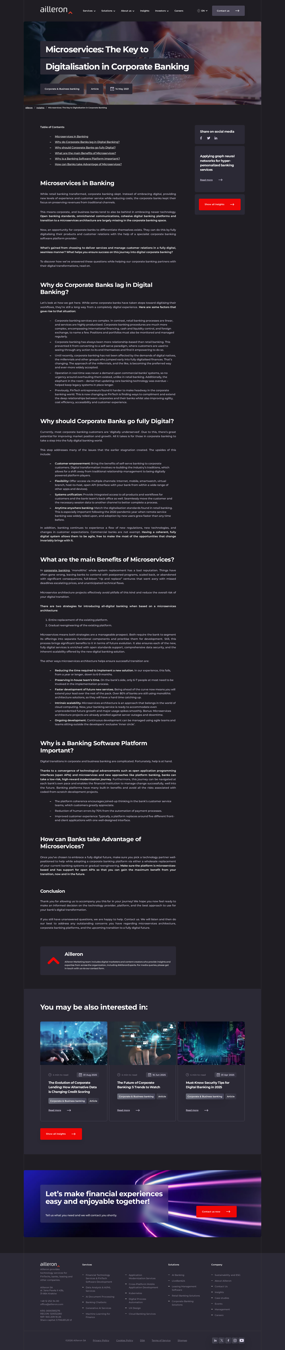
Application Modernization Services (142, 1277)
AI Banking (178, 1275)
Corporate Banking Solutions (182, 1303)
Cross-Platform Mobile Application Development (143, 1286)
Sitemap (182, 1340)
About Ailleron (223, 1280)
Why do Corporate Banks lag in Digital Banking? (87, 142)
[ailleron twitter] (222, 1340)
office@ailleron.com (51, 1304)
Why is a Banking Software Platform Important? (87, 158)
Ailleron (29, 108)
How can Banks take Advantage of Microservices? (88, 164)
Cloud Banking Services (142, 1314)
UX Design (135, 1308)
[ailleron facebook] (228, 1340)
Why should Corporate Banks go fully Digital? (85, 147)
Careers (219, 1315)
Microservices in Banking (71, 136)
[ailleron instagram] (235, 1340)
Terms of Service (161, 1340)
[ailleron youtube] (241, 1340)
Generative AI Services (98, 1308)
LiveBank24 (178, 1280)
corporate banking (57, 570)
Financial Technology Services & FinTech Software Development (99, 1278)
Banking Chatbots (96, 1302)
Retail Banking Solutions (186, 1295)
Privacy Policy (101, 1340)
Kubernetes (135, 1293)
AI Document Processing (100, 1296)
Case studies (222, 1298)
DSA (142, 1340)
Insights (40, 108)
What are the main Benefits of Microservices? (85, 153)
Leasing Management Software (184, 1288)
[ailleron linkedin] (215, 1340)
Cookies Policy (124, 1340)
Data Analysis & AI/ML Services (98, 1289)
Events (218, 1303)
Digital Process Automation (137, 1301)
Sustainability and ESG (227, 1275)
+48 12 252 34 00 (49, 1301)
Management (222, 1309)
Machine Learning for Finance (98, 1315)
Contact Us (221, 1286)
